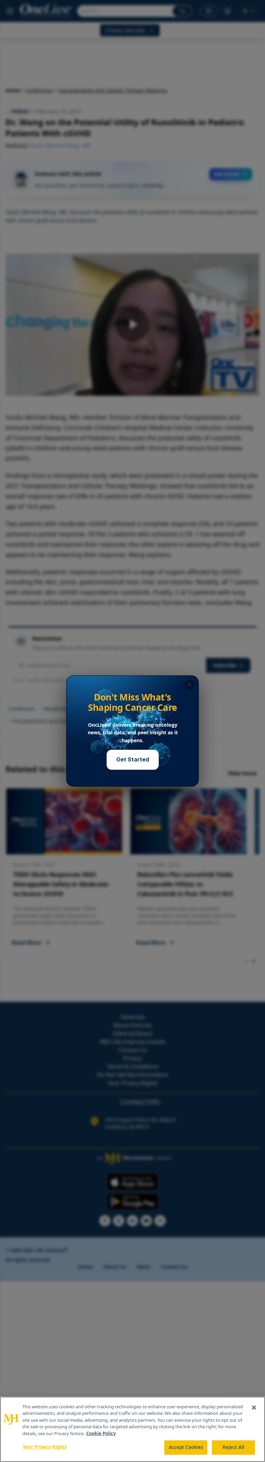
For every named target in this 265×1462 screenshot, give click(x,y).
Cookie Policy (101, 1433)
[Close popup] (189, 685)
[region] (132, 1429)
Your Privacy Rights (45, 1447)
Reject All (233, 1447)
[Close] (254, 1407)
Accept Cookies (186, 1447)
